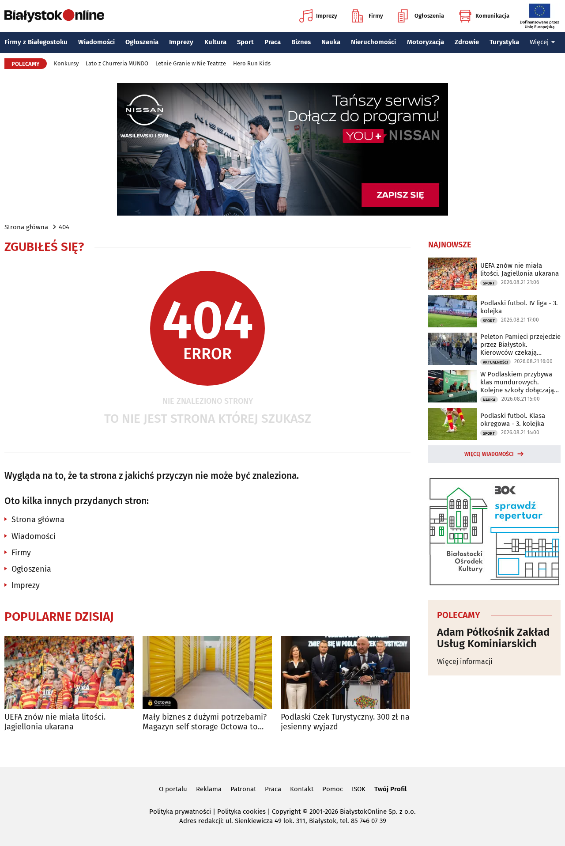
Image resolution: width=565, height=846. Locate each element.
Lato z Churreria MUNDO (117, 63)
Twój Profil (390, 789)
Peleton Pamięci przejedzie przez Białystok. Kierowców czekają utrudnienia (520, 345)
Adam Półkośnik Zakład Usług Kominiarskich (493, 638)
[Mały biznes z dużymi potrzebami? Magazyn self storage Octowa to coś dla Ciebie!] (207, 672)
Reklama (209, 789)
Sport (245, 42)
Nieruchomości (373, 42)
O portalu (173, 789)
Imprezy (326, 15)
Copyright (286, 812)
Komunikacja (492, 15)
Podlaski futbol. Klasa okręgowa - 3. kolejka (512, 420)
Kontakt (301, 789)
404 (64, 227)
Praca (272, 42)
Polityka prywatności (180, 812)
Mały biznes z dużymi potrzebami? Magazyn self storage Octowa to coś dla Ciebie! (205, 722)
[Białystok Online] (54, 16)
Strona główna (26, 227)
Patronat (243, 789)
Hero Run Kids (252, 63)
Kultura (215, 42)
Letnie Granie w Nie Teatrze (190, 63)
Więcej (539, 42)
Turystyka (504, 42)
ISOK (358, 789)
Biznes (301, 42)
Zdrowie (467, 42)
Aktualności (495, 362)
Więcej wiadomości (489, 454)
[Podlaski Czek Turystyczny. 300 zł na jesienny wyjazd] (345, 672)
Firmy (376, 15)
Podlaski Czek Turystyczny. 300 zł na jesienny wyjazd (345, 722)
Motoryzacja (425, 42)
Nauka (330, 42)
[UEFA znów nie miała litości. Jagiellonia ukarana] (69, 672)
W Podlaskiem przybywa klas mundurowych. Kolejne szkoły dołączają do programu (517, 382)
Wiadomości (96, 42)
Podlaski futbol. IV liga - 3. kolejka (519, 307)
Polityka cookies (241, 812)
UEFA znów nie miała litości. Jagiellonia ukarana (54, 722)
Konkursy (66, 63)
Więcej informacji (465, 661)
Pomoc (332, 789)
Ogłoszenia (429, 15)
